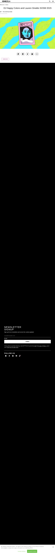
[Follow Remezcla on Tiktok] (19, 354)
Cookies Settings (21, 551)
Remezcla (2, 4)
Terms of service (12, 347)
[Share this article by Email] (32, 54)
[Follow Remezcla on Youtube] (16, 354)
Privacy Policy (41, 346)
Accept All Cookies (32, 551)
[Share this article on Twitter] (27, 54)
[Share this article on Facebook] (23, 54)
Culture (6, 4)
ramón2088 (7, 12)
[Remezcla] (6, 1)
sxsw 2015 (5, 59)
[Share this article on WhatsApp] (18, 54)
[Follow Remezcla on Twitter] (9, 354)
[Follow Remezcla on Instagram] (13, 354)
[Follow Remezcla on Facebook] (6, 354)
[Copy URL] (37, 54)
